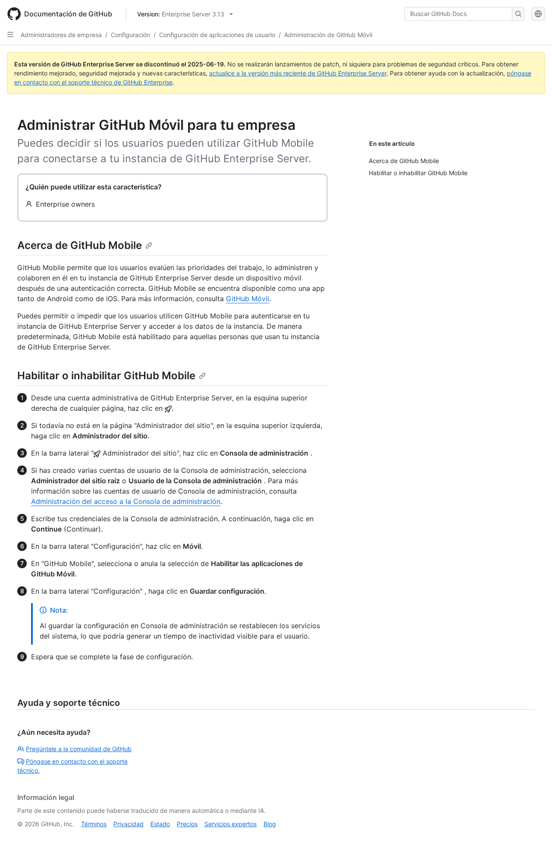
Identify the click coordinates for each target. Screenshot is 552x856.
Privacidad (128, 824)
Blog (269, 824)
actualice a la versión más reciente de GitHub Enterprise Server (297, 73)
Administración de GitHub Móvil (328, 34)
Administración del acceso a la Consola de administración (125, 501)
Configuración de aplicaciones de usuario (217, 34)
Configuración (130, 34)
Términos (94, 824)
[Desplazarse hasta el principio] (533, 837)
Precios (187, 824)
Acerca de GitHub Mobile (79, 245)
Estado (160, 824)
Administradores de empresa (61, 34)
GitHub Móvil (247, 298)
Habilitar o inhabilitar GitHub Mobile (106, 375)
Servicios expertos (230, 824)
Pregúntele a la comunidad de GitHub (79, 748)
